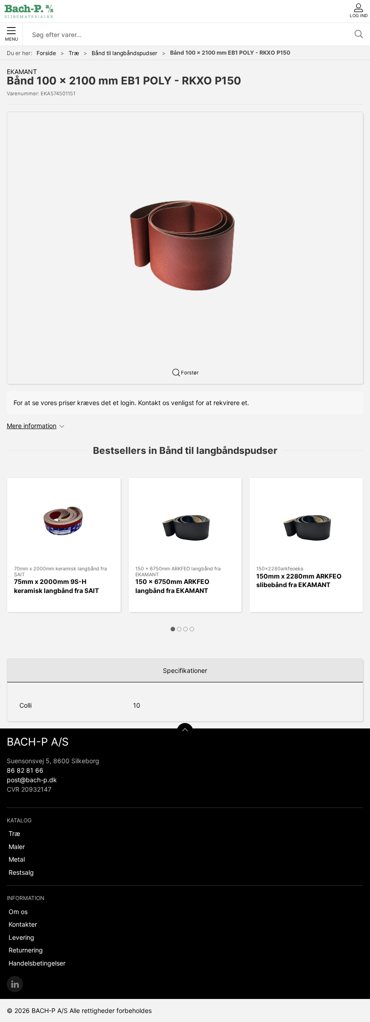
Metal (17, 859)
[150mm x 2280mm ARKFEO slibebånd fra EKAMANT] (306, 522)
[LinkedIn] (15, 984)
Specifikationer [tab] (185, 670)
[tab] (173, 629)
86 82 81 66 (25, 770)
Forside (46, 53)
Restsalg (21, 872)
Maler (17, 846)
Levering (21, 937)
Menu (11, 39)
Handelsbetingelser (37, 963)
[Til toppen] (185, 731)
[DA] (29, 11)
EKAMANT (22, 71)
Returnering (26, 950)
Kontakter (23, 924)
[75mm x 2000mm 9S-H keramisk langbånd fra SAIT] (64, 522)
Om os (18, 911)
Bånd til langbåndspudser (124, 53)
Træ (74, 53)
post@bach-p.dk (32, 780)
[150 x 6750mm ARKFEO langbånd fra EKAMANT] (185, 522)
